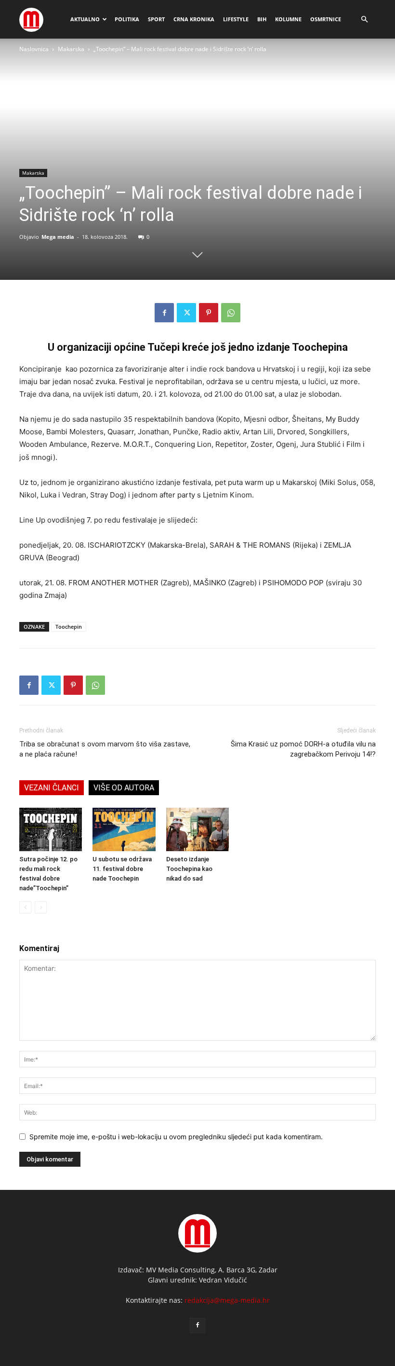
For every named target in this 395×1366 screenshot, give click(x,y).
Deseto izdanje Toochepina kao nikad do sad (189, 868)
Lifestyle (236, 19)
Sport (156, 19)
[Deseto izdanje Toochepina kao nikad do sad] (197, 829)
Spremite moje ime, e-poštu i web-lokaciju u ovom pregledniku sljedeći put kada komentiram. (176, 1136)
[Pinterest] (208, 312)
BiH (261, 19)
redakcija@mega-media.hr (227, 1300)
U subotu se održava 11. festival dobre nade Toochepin (122, 868)
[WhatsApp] (230, 312)
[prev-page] (25, 907)
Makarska (71, 49)
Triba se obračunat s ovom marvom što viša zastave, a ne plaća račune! (104, 749)
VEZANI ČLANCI (51, 787)
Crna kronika (193, 19)
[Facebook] (164, 312)
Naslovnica (34, 49)
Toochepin (68, 626)
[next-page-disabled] (41, 907)
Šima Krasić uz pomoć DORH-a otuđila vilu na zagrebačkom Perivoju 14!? (303, 749)
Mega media (57, 236)
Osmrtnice (325, 19)
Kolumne (288, 19)
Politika (127, 19)
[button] (364, 19)
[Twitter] (186, 312)
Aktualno (85, 19)
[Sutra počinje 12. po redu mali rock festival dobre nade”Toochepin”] (50, 829)
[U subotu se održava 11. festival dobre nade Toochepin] (123, 829)
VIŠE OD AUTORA (123, 787)
